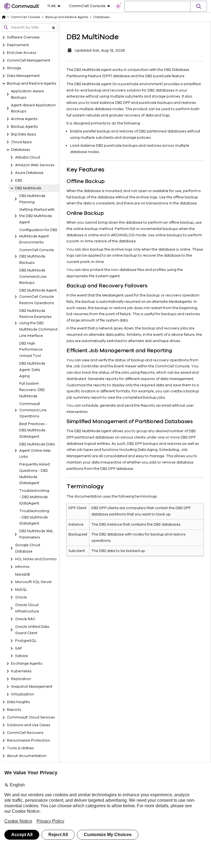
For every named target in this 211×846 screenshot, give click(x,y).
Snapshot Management (31, 686)
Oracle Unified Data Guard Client (32, 630)
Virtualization (22, 694)
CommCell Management (28, 60)
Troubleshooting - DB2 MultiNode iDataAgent (34, 497)
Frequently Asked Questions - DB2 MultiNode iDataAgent (34, 474)
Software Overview (23, 37)
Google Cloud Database (27, 548)
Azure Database (29, 172)
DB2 (18, 180)
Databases (20, 149)
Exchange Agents (26, 663)
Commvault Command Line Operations (32, 410)
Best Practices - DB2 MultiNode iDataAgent (33, 430)
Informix (22, 566)
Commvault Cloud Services (31, 717)
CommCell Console (25, 17)
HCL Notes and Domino (36, 559)
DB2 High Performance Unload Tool (31, 350)
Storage (14, 68)
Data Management (23, 75)
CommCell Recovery (25, 732)
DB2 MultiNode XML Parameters (36, 534)
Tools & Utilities (20, 748)
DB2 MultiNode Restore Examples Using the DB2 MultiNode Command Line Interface (38, 323)
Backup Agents (24, 126)
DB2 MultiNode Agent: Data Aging (32, 370)
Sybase (21, 655)
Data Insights (18, 702)
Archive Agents (24, 119)
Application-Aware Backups (27, 94)
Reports (14, 709)
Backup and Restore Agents (31, 83)
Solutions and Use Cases (28, 725)
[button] (198, 6)
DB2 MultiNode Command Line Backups (32, 276)
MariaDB (22, 574)
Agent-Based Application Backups (33, 108)
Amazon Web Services (34, 165)
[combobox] (157, 6)
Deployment (18, 45)
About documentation (26, 755)
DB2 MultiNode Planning (32, 199)
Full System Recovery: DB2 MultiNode (32, 390)
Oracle (21, 597)
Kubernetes (21, 671)
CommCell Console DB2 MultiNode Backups (36, 256)
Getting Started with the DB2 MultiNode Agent (37, 216)
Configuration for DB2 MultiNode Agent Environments (38, 236)
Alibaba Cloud (27, 157)
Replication (21, 678)
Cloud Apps (21, 142)
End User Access (21, 52)
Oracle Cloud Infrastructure (27, 608)
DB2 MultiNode (28, 188)
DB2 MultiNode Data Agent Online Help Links (37, 450)
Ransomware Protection (28, 740)
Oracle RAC (25, 619)
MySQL (21, 589)
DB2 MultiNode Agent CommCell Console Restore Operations (38, 297)
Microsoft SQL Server (33, 581)
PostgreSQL (26, 640)
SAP (18, 648)
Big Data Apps (23, 134)
